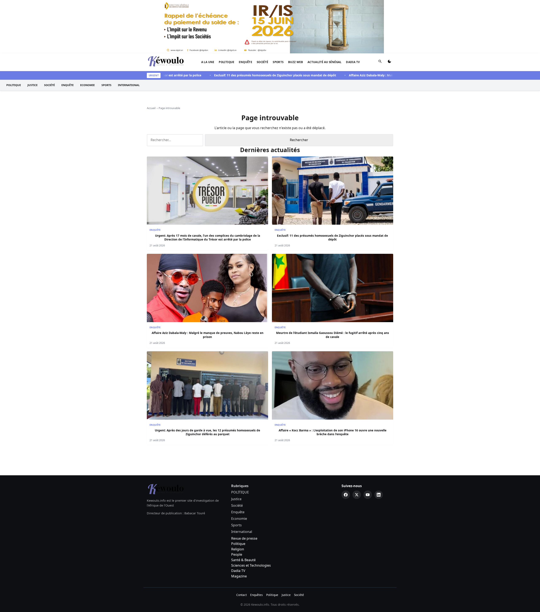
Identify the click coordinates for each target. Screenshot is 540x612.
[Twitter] (356, 494)
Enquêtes (256, 595)
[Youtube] (367, 494)
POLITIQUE (226, 62)
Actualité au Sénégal (325, 62)
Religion (237, 549)
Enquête (245, 62)
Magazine (239, 576)
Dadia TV (353, 62)
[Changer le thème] (389, 62)
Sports (278, 62)
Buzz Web (295, 62)
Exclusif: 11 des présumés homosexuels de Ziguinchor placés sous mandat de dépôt (257, 75)
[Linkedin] (378, 494)
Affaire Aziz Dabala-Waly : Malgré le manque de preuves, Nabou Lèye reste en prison (393, 75)
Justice (32, 85)
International (129, 85)
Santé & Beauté (243, 560)
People (236, 554)
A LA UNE (207, 62)
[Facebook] (346, 494)
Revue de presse (244, 538)
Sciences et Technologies (251, 565)
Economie (87, 85)
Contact (241, 595)
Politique (238, 543)
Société (262, 62)
